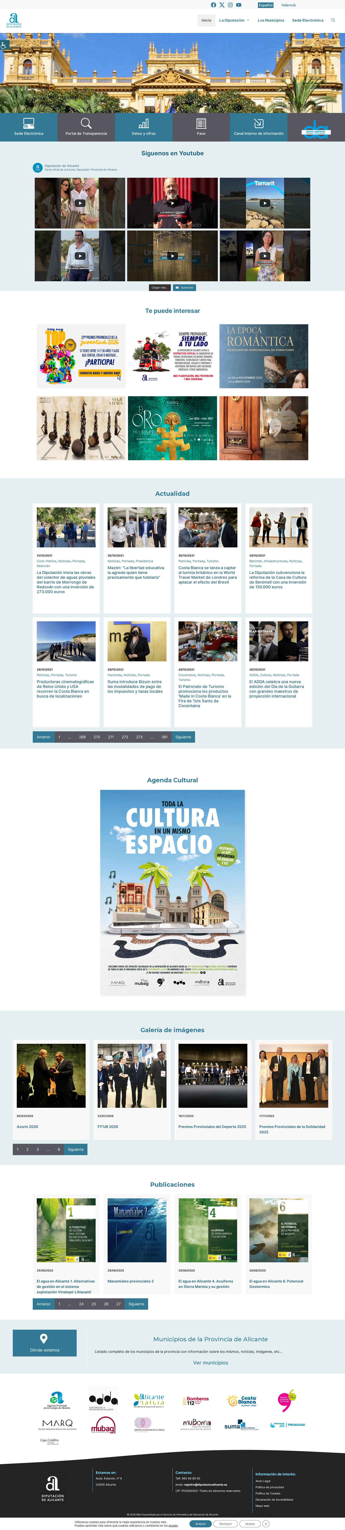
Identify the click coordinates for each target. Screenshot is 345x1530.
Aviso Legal (263, 1481)
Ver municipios (210, 1363)
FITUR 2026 (108, 1127)
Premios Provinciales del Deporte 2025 (212, 1127)
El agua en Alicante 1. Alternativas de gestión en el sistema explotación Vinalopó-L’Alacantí (66, 1286)
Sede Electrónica (307, 20)
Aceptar (200, 1523)
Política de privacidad (270, 1487)
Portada (78, 561)
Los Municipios (271, 20)
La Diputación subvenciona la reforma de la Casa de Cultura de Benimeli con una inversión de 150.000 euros (277, 579)
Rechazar (225, 1523)
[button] (333, 20)
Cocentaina (187, 675)
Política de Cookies (268, 1493)
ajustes (173, 1525)
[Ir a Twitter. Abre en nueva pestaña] (222, 5)
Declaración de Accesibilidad (274, 1499)
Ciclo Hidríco (47, 561)
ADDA (253, 675)
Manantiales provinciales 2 (131, 1281)
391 (165, 737)
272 (125, 737)
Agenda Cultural (172, 780)
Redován (43, 566)
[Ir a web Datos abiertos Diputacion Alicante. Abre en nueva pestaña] (316, 127)
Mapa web (262, 1505)
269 (82, 737)
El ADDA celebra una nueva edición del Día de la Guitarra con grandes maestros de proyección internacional (276, 689)
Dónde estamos (44, 1350)
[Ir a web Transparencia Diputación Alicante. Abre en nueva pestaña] (86, 127)
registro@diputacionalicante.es (205, 1484)
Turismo (213, 561)
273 (139, 737)
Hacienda (115, 675)
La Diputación (231, 20)
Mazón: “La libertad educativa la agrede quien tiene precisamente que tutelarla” (136, 572)
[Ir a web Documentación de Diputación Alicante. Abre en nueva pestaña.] (143, 127)
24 (81, 1304)
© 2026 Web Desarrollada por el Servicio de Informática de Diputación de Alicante (172, 1514)
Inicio (206, 20)
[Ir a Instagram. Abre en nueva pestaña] (230, 5)
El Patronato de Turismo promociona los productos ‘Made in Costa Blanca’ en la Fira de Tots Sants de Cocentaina (204, 696)
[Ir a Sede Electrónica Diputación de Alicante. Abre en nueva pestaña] (29, 127)
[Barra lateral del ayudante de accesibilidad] (5, 45)
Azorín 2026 (27, 1127)
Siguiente (183, 737)
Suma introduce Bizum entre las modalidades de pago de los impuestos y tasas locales (135, 686)
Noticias (64, 561)
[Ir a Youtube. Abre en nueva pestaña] (238, 5)
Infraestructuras (276, 561)
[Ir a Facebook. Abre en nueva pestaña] (213, 5)
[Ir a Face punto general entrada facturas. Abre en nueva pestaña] (201, 127)
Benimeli (255, 561)
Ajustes (250, 1523)
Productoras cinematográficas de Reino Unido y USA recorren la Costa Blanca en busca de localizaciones (65, 689)
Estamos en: (106, 1473)
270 (97, 737)
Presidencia (144, 561)
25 (94, 1304)
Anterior (44, 737)
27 (118, 1304)
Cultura (265, 675)
